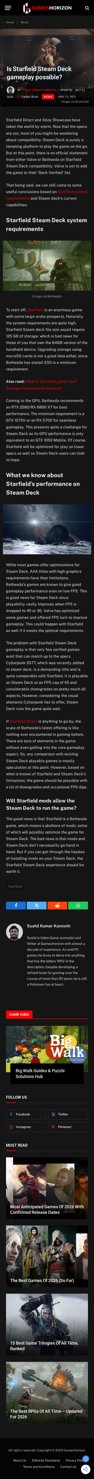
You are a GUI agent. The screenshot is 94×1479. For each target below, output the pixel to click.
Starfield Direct (23, 721)
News (48, 96)
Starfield (35, 310)
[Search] (86, 7)
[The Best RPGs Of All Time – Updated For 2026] (47, 1393)
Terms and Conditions (39, 1467)
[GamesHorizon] (47, 8)
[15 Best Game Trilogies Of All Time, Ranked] (47, 1325)
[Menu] (8, 7)
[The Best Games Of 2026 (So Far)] (47, 1256)
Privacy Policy (76, 1460)
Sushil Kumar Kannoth (39, 90)
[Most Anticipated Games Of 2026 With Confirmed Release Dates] (47, 1188)
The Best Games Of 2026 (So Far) (42, 1280)
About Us (20, 1460)
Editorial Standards (46, 1460)
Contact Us (68, 1467)
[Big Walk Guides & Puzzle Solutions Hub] (47, 1049)
